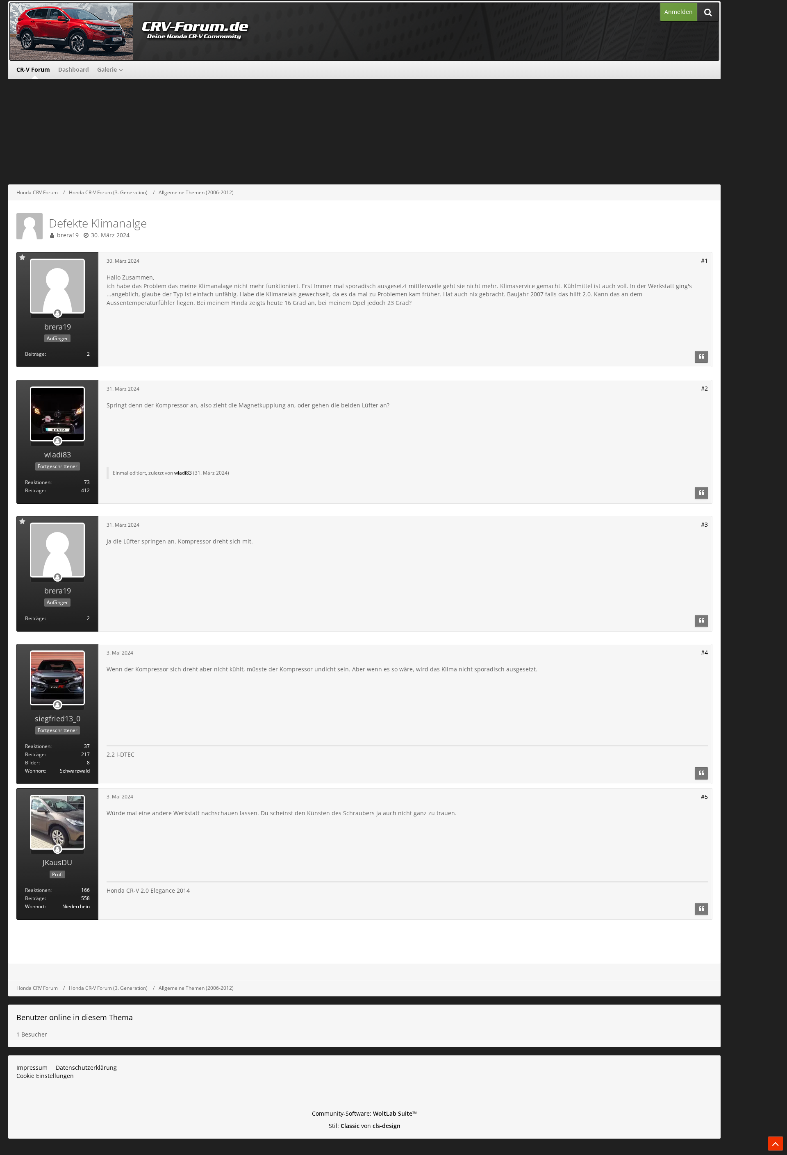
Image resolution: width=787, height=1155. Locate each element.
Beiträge (35, 353)
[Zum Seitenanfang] (775, 1143)
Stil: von (364, 1126)
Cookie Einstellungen (45, 1076)
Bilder (32, 762)
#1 (704, 260)
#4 (704, 652)
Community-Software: (364, 1113)
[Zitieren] (701, 357)
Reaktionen (37, 482)
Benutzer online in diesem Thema (74, 1017)
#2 (704, 388)
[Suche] (708, 12)
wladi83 (183, 472)
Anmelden (678, 12)
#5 (704, 796)
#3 (704, 524)
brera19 (68, 235)
